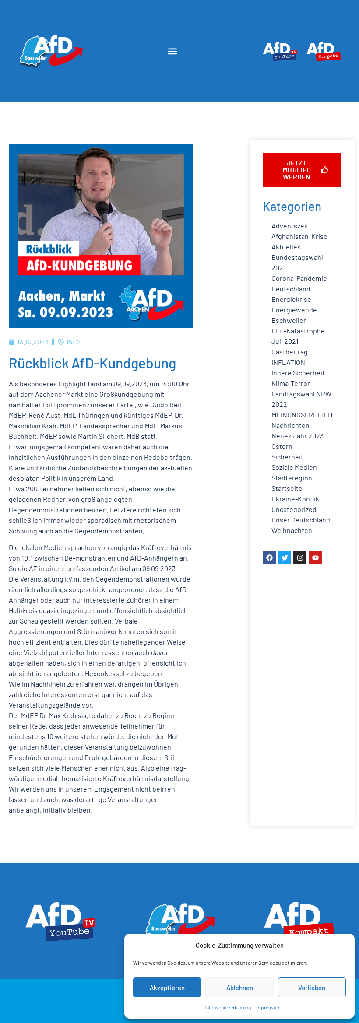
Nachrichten (290, 425)
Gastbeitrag (289, 351)
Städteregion (291, 477)
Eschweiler (288, 320)
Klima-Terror (290, 383)
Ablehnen (239, 987)
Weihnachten (291, 530)
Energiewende (294, 309)
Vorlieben (311, 987)
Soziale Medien (294, 467)
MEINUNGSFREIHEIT (302, 414)
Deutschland (290, 288)
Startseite (287, 488)
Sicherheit (287, 456)
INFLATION (288, 362)
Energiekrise (291, 299)
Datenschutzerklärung (227, 1007)
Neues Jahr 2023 (297, 435)
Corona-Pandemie (299, 278)
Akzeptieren (167, 987)
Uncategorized (294, 509)
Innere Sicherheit (298, 372)
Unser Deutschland (300, 519)
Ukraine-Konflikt (296, 498)
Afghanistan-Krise (299, 236)
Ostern (281, 446)
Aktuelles (286, 246)
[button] (172, 51)
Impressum (268, 1007)
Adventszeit (290, 225)
